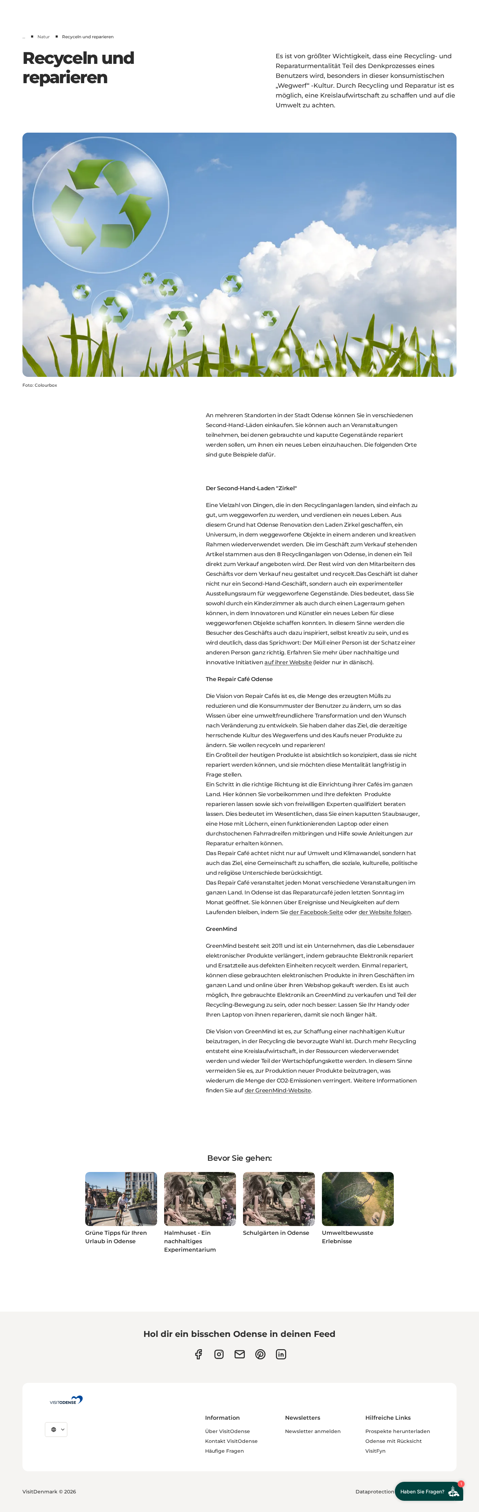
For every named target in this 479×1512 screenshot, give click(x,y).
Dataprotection (375, 1491)
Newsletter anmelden (313, 1431)
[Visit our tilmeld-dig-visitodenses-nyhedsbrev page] (240, 1354)
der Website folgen (385, 912)
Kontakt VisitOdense (231, 1441)
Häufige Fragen (224, 1451)
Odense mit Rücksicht (393, 1441)
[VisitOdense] (66, 1400)
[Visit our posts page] (281, 1354)
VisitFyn (375, 1451)
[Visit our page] (219, 1354)
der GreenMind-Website (278, 1090)
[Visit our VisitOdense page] (198, 1354)
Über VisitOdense (227, 1431)
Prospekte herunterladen (397, 1431)
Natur (44, 36)
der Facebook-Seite (316, 912)
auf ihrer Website (288, 662)
